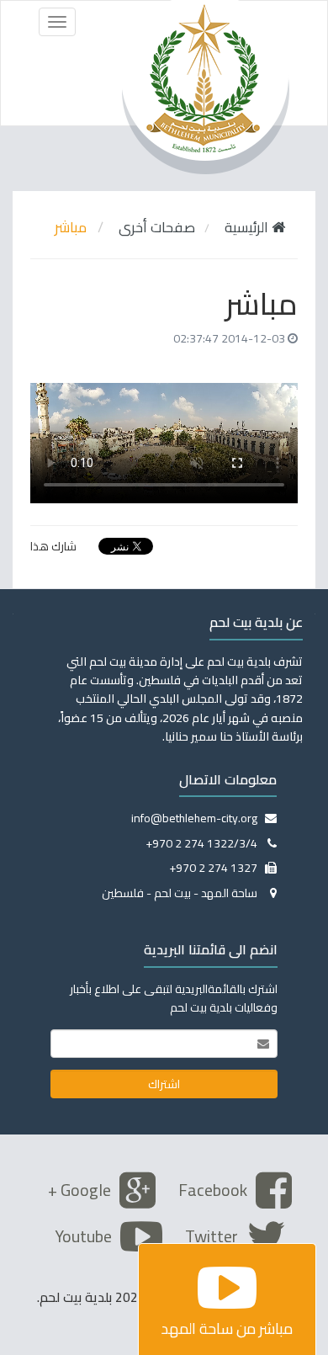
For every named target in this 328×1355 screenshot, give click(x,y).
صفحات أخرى (157, 227)
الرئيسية (248, 227)
